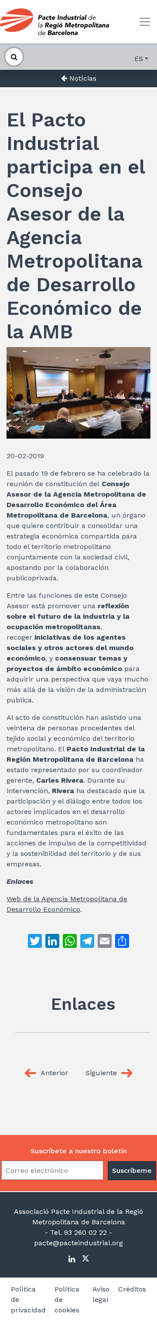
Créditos (132, 1289)
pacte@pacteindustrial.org (78, 1243)
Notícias (81, 78)
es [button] (138, 59)
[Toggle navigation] (145, 22)
